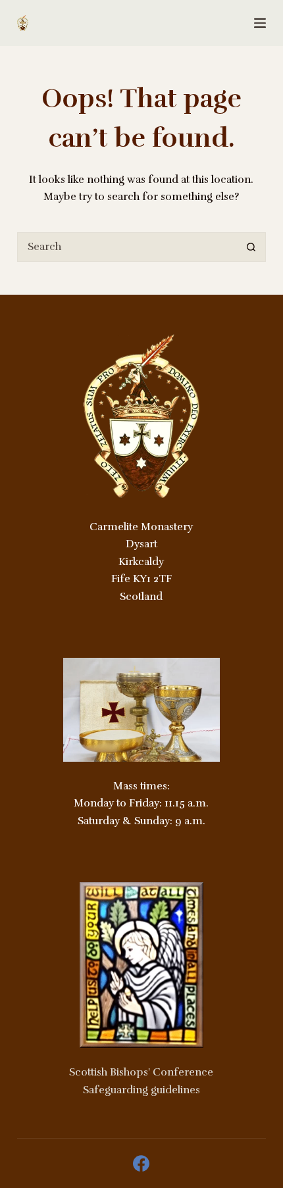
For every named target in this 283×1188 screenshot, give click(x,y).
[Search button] (251, 247)
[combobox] (127, 247)
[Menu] (260, 23)
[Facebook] (141, 1163)
